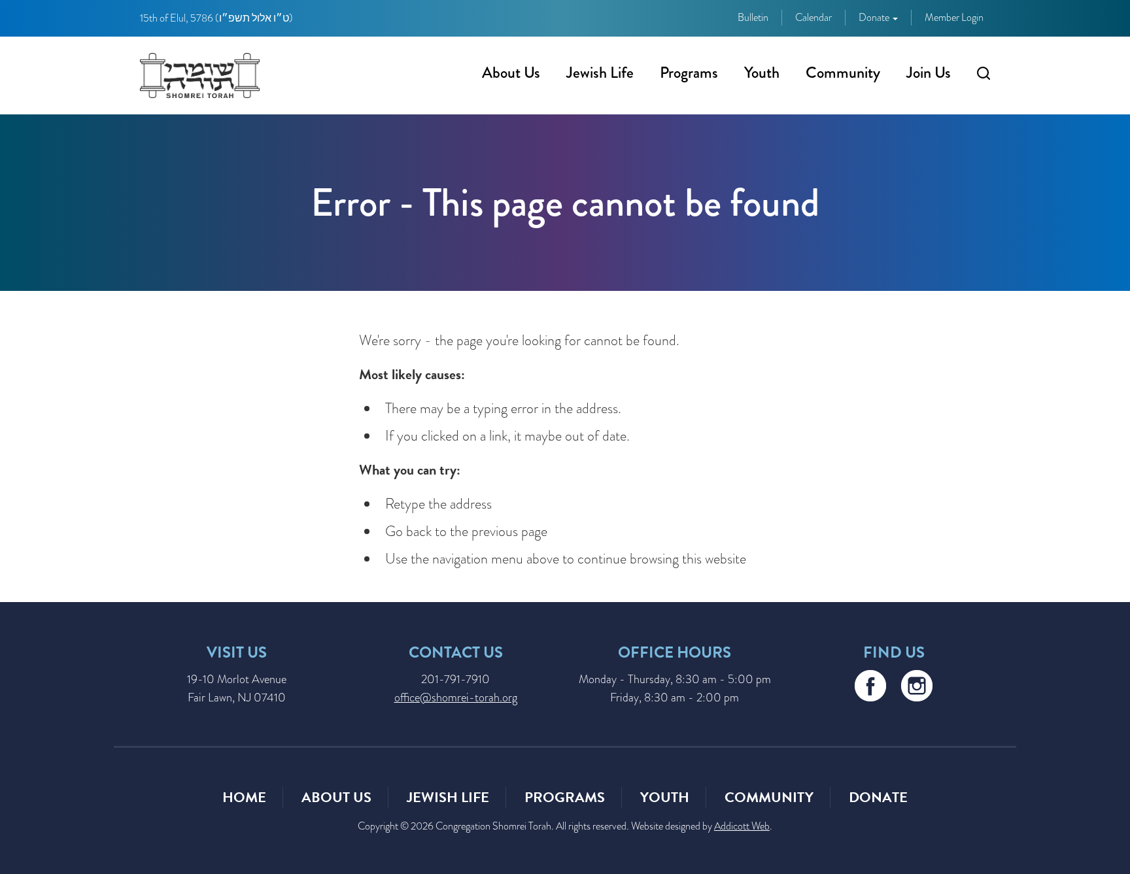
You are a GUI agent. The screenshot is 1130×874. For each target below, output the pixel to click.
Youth (761, 72)
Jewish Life (600, 72)
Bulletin (753, 17)
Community (843, 72)
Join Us (928, 72)
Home (244, 797)
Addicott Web (742, 826)
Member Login (954, 17)
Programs (689, 72)
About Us (511, 72)
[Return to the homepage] (200, 75)
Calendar (813, 17)
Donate (875, 17)
